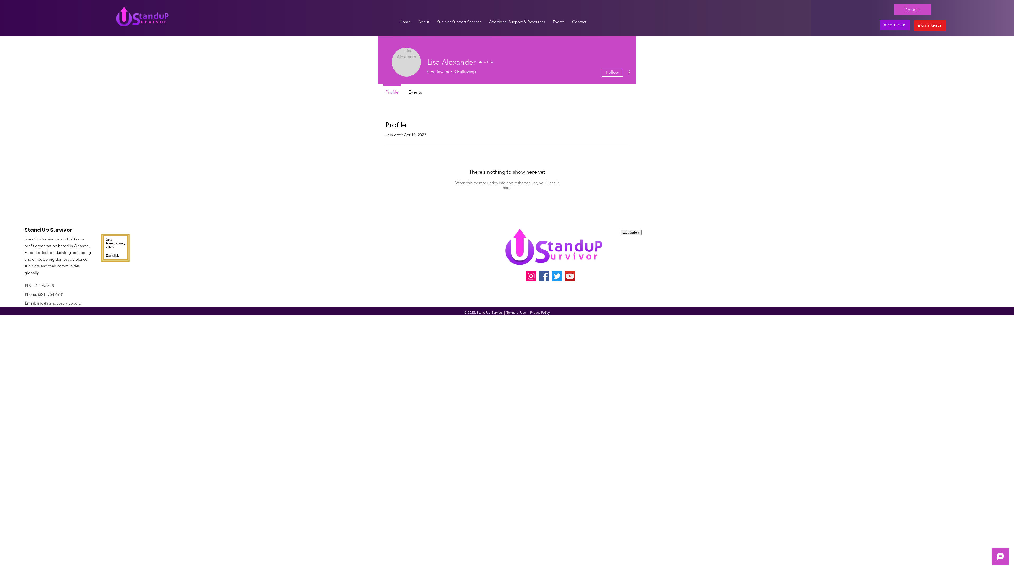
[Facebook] (544, 276)
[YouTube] (570, 276)
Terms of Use (516, 313)
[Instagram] (531, 276)
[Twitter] (557, 276)
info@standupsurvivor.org (59, 303)
